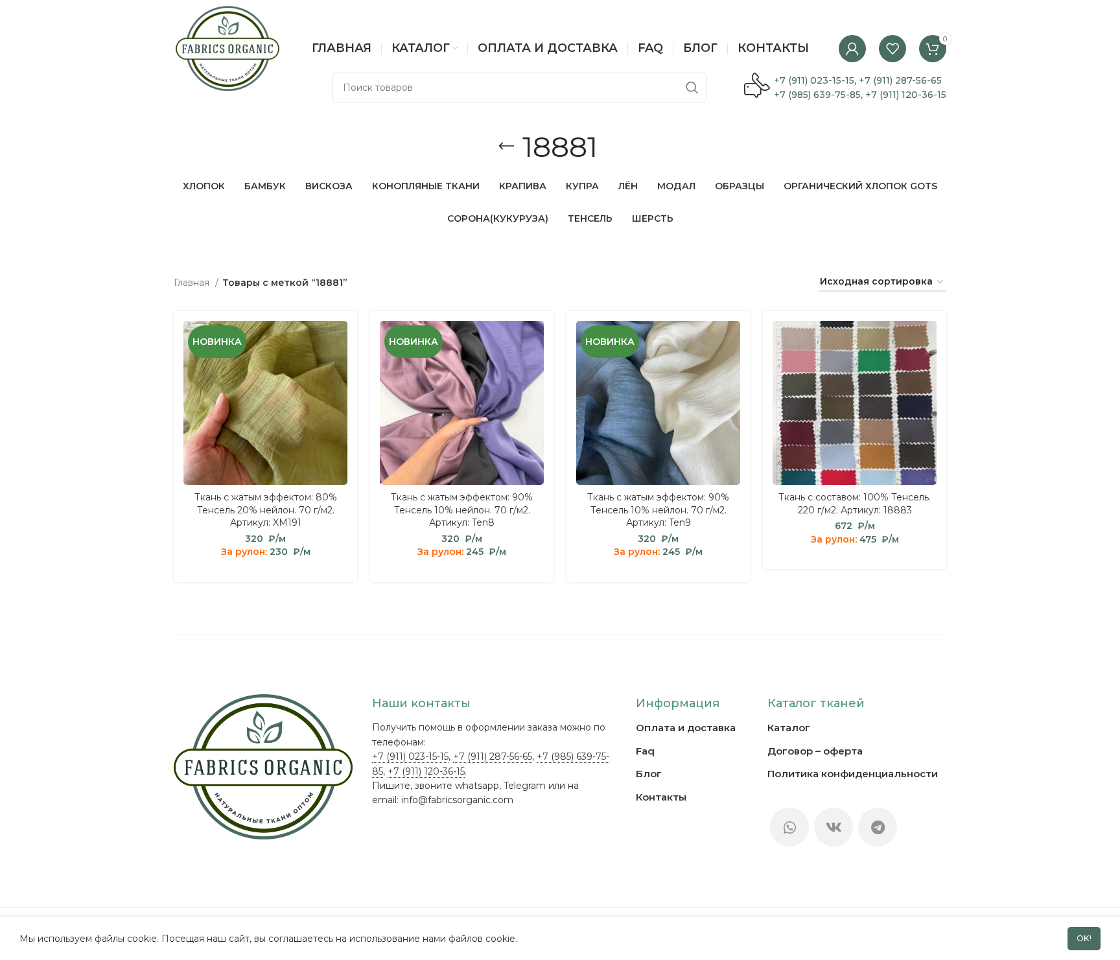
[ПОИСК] (691, 87)
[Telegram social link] (877, 827)
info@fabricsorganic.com (457, 800)
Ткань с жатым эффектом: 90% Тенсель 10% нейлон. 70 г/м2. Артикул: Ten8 (462, 509)
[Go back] (506, 146)
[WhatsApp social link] (789, 827)
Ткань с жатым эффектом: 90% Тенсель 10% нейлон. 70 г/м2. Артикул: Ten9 (658, 509)
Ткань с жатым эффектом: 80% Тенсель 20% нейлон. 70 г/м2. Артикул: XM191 (265, 509)
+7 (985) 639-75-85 (817, 94)
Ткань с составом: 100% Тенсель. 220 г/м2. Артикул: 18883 (854, 503)
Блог (649, 773)
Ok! (1084, 938)
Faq (645, 751)
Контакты (661, 797)
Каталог (788, 727)
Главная (193, 282)
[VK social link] (833, 827)
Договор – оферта (815, 751)
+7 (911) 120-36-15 (905, 94)
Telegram (525, 785)
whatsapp (477, 785)
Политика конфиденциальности (852, 773)
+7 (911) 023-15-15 (814, 80)
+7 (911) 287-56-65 (900, 80)
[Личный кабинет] (852, 49)
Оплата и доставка (686, 727)
